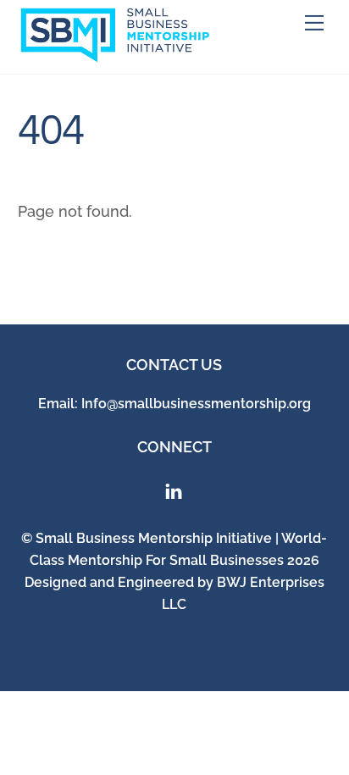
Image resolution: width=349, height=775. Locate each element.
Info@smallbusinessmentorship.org (196, 404)
